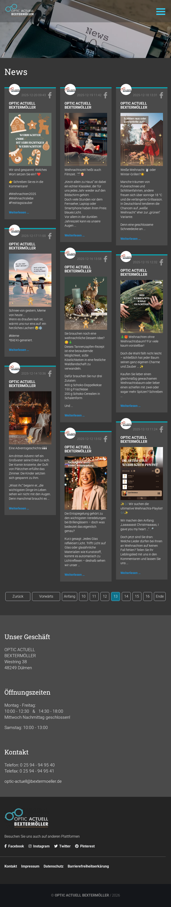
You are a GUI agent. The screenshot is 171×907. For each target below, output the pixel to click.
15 (137, 596)
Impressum (30, 866)
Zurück (17, 596)
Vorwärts (46, 596)
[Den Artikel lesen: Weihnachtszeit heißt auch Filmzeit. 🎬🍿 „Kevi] (86, 164)
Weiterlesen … (19, 212)
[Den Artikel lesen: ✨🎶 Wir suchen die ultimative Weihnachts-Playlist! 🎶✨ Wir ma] (141, 498)
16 (148, 596)
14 (126, 596)
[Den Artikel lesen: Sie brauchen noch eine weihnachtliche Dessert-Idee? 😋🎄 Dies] (86, 328)
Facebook (15, 846)
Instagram (41, 846)
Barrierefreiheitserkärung (88, 866)
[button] (160, 11)
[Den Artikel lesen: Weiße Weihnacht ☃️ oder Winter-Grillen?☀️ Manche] (141, 164)
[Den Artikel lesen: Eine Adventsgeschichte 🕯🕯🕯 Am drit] (30, 442)
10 (83, 596)
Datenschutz (53, 866)
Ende (160, 596)
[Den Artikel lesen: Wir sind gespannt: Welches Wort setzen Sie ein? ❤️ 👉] (30, 164)
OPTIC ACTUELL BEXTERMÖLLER (82, 895)
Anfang (69, 596)
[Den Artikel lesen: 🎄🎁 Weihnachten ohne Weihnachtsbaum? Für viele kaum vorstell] (141, 331)
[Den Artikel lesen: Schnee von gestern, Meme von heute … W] (30, 305)
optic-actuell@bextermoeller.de (33, 781)
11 (94, 596)
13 (116, 596)
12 (105, 596)
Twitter (64, 846)
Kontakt (10, 866)
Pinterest (87, 846)
